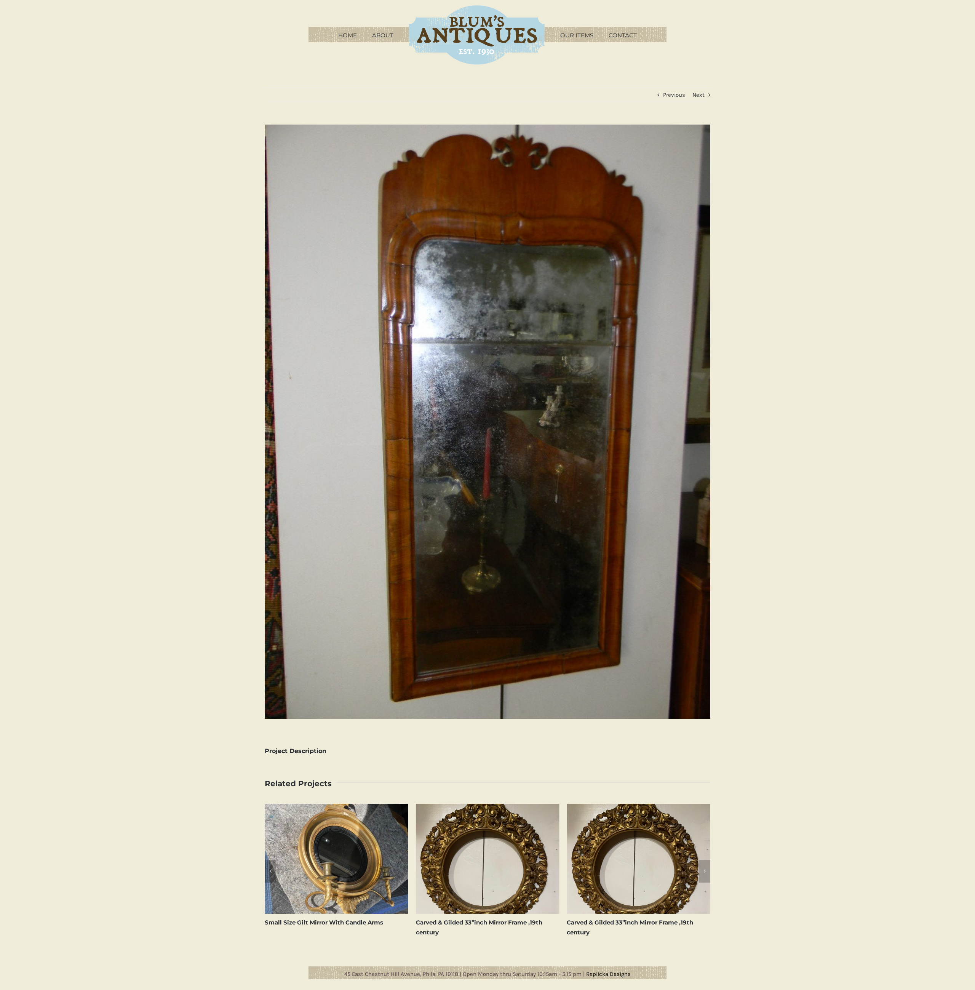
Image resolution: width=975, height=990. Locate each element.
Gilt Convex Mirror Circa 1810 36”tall (620, 922)
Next (698, 94)
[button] (270, 871)
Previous (674, 94)
